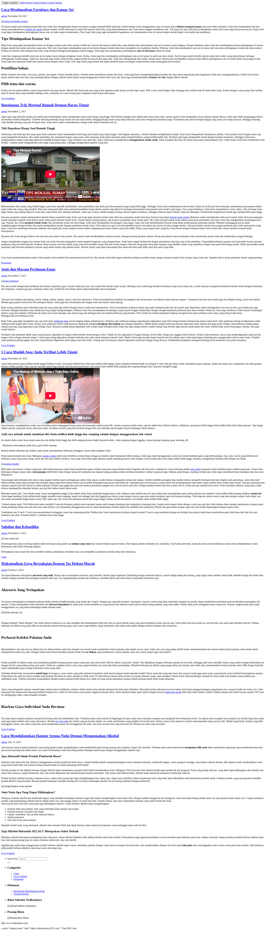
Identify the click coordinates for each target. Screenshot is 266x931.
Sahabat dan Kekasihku (20, 527)
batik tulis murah (173, 692)
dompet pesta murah (179, 217)
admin (4, 16)
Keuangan (6, 262)
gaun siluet (195, 469)
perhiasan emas (61, 321)
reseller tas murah (33, 29)
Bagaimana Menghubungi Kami (29, 891)
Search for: (13, 858)
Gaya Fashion (8, 98)
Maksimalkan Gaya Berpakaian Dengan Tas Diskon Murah (48, 563)
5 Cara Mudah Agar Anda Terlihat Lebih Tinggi (39, 352)
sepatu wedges (50, 456)
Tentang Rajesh (21, 894)
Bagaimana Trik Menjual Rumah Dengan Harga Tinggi (45, 105)
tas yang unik (61, 721)
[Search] (8, 862)
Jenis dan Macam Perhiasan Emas (28, 269)
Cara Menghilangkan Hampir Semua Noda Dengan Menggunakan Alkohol (60, 736)
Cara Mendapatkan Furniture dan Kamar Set (37, 10)
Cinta (3, 557)
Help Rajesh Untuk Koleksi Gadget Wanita (41, 2)
